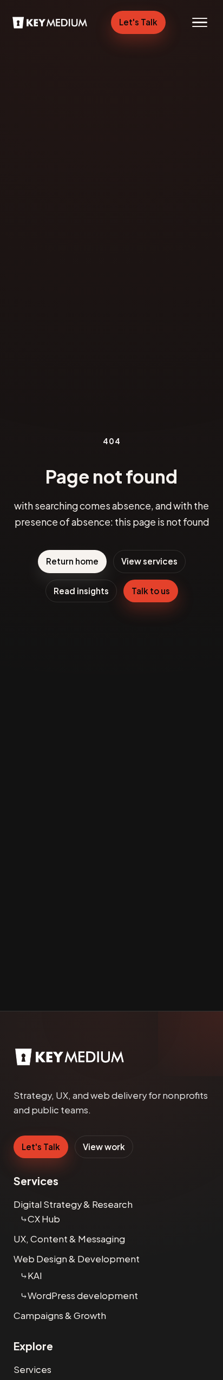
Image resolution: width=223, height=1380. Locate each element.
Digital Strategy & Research (73, 1204)
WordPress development (83, 1295)
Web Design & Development (77, 1259)
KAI (35, 1275)
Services (32, 1369)
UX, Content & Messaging (69, 1239)
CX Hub (44, 1219)
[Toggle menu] (200, 22)
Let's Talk (138, 22)
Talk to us (151, 591)
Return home (72, 561)
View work (104, 1146)
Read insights (81, 591)
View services (149, 561)
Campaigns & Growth (60, 1315)
